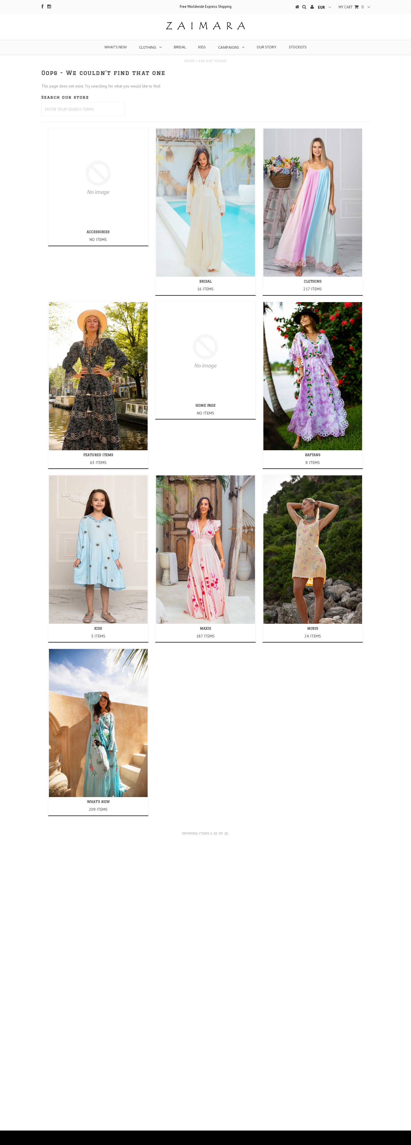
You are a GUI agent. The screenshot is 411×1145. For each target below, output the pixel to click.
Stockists (298, 47)
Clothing (147, 47)
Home (190, 61)
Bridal (180, 47)
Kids (202, 47)
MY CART (351, 7)
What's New (115, 47)
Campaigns (228, 47)
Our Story (267, 47)
